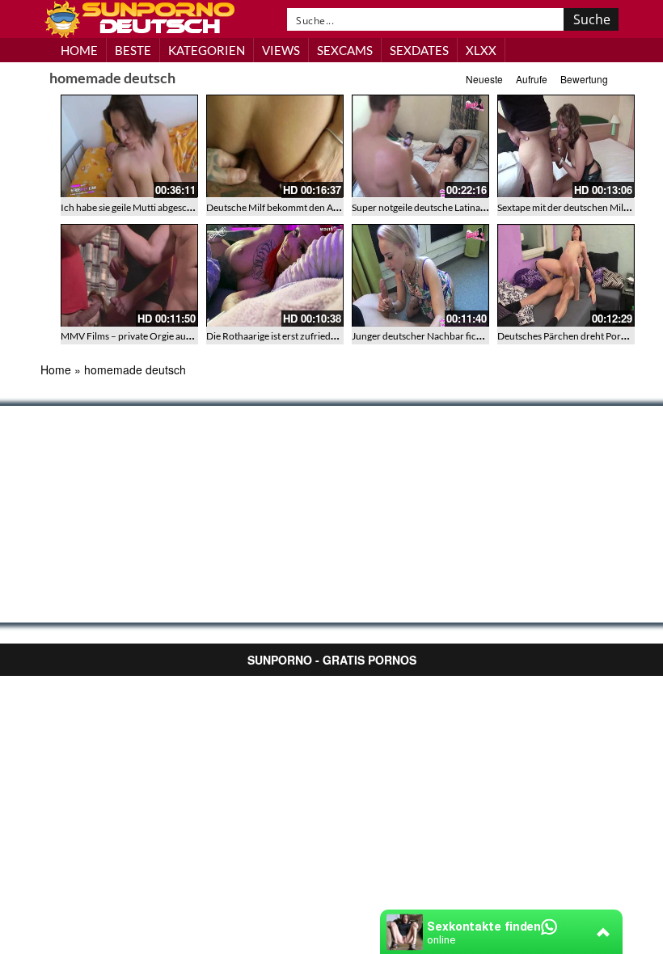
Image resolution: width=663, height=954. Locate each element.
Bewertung (584, 79)
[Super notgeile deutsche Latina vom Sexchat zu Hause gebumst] (420, 146)
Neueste (484, 79)
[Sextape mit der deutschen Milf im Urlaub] (566, 146)
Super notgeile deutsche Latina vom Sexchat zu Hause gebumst (483, 207)
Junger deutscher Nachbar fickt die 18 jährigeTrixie (459, 336)
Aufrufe (531, 79)
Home (55, 369)
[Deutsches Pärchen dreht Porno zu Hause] (566, 275)
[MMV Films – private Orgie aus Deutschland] (129, 275)
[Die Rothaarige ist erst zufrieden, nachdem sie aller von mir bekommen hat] (275, 275)
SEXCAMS (345, 50)
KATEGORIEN (206, 50)
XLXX (481, 50)
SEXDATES (419, 50)
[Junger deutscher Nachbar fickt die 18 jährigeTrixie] (420, 275)
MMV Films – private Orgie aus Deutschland (153, 336)
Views (281, 50)
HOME (79, 50)
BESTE (133, 50)
